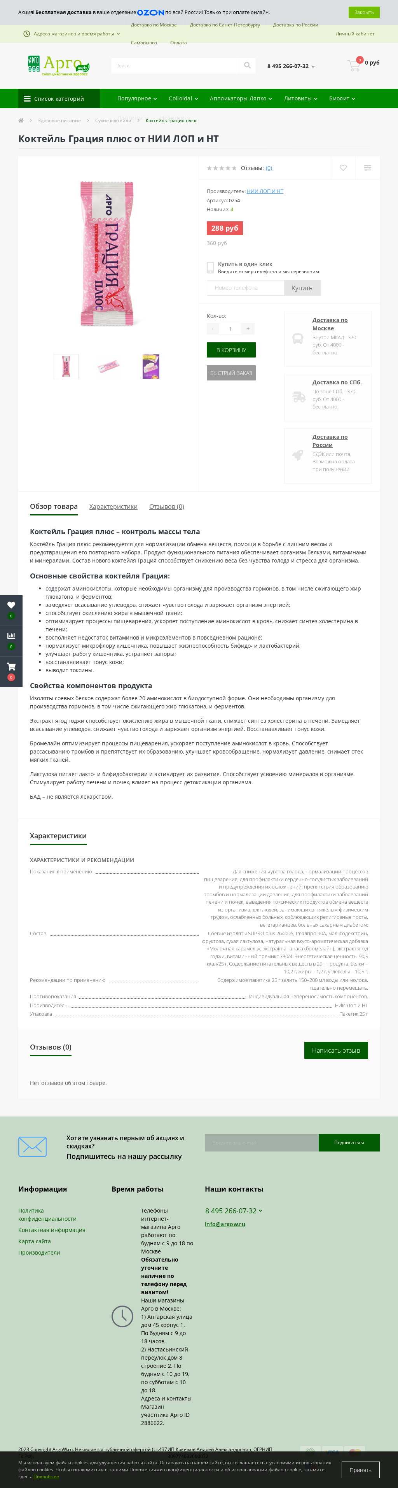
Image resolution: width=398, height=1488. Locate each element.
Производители (39, 1252)
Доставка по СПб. (337, 382)
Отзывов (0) (166, 506)
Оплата (178, 42)
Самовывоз (144, 42)
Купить (302, 288)
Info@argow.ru (225, 1224)
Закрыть (364, 12)
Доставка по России (295, 24)
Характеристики (113, 506)
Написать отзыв (336, 1050)
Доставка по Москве (154, 24)
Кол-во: (216, 315)
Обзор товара (54, 506)
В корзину (231, 350)
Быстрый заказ (231, 373)
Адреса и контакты (166, 1398)
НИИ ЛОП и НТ (265, 191)
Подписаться (349, 1142)
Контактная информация (52, 1230)
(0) (269, 168)
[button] (71, 34)
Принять (361, 1470)
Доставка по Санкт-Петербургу (225, 24)
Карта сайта (34, 1241)
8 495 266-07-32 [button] (231, 1210)
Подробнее (46, 1476)
